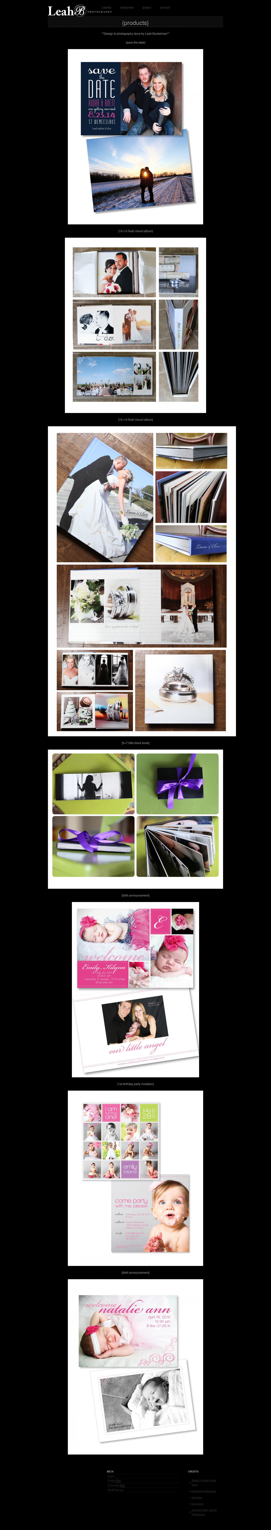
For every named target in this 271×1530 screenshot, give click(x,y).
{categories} (127, 7)
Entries (114, 1480)
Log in (111, 1476)
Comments (116, 1485)
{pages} (146, 7)
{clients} (106, 7)
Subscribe (197, 1497)
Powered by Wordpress (204, 1491)
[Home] (80, 14)
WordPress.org (115, 1490)
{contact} (165, 7)
